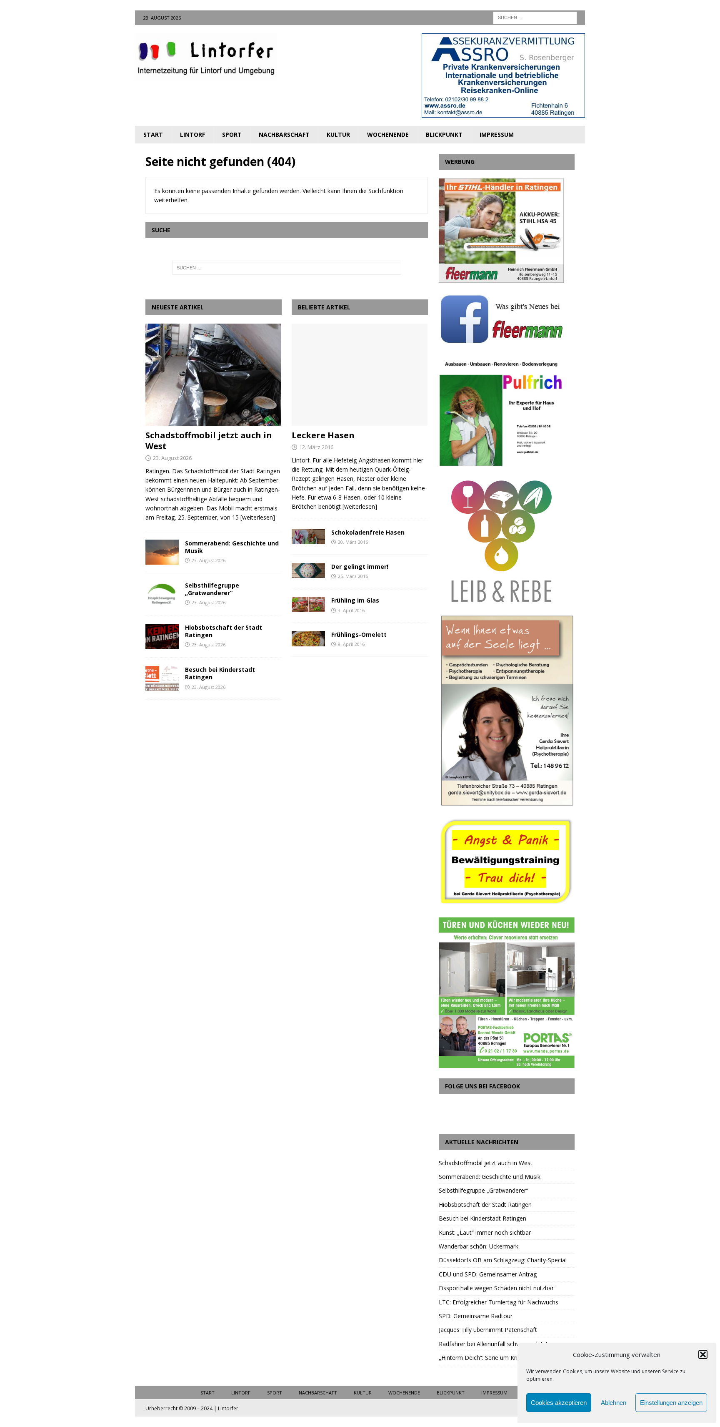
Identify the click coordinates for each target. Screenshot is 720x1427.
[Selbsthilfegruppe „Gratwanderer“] (162, 594)
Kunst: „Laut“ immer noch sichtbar (485, 1232)
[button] (703, 1354)
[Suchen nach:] (535, 17)
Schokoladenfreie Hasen (368, 532)
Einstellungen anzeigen (671, 1402)
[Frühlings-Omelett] (308, 638)
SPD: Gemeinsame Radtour (475, 1316)
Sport (232, 134)
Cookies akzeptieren (559, 1402)
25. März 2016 (353, 576)
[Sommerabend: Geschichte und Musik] (162, 552)
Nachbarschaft (284, 134)
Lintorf (192, 134)
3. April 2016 (351, 610)
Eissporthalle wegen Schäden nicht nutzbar (496, 1288)
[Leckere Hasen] (360, 375)
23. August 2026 (172, 458)
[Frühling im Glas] (308, 604)
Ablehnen (613, 1402)
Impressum (497, 134)
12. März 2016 (316, 447)
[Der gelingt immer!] (308, 570)
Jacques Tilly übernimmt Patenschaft (488, 1330)
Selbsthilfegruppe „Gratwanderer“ (212, 589)
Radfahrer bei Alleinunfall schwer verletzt (493, 1344)
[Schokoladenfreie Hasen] (308, 536)
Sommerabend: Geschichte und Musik (232, 547)
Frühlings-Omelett (359, 634)
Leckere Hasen (323, 435)
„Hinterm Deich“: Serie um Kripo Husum (492, 1358)
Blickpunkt (444, 134)
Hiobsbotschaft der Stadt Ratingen (223, 631)
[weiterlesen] (257, 517)
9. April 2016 (351, 644)
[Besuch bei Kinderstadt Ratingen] (162, 678)
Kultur (338, 134)
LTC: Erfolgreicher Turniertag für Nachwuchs (498, 1302)
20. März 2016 (353, 542)
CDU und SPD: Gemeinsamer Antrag (488, 1274)
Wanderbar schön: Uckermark (478, 1246)
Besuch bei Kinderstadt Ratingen (220, 673)
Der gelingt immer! (359, 566)
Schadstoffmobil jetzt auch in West (208, 441)
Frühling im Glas (355, 600)
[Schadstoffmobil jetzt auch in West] (213, 375)
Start (153, 134)
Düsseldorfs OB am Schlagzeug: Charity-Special (503, 1260)
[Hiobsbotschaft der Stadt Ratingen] (162, 636)
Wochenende (388, 134)
